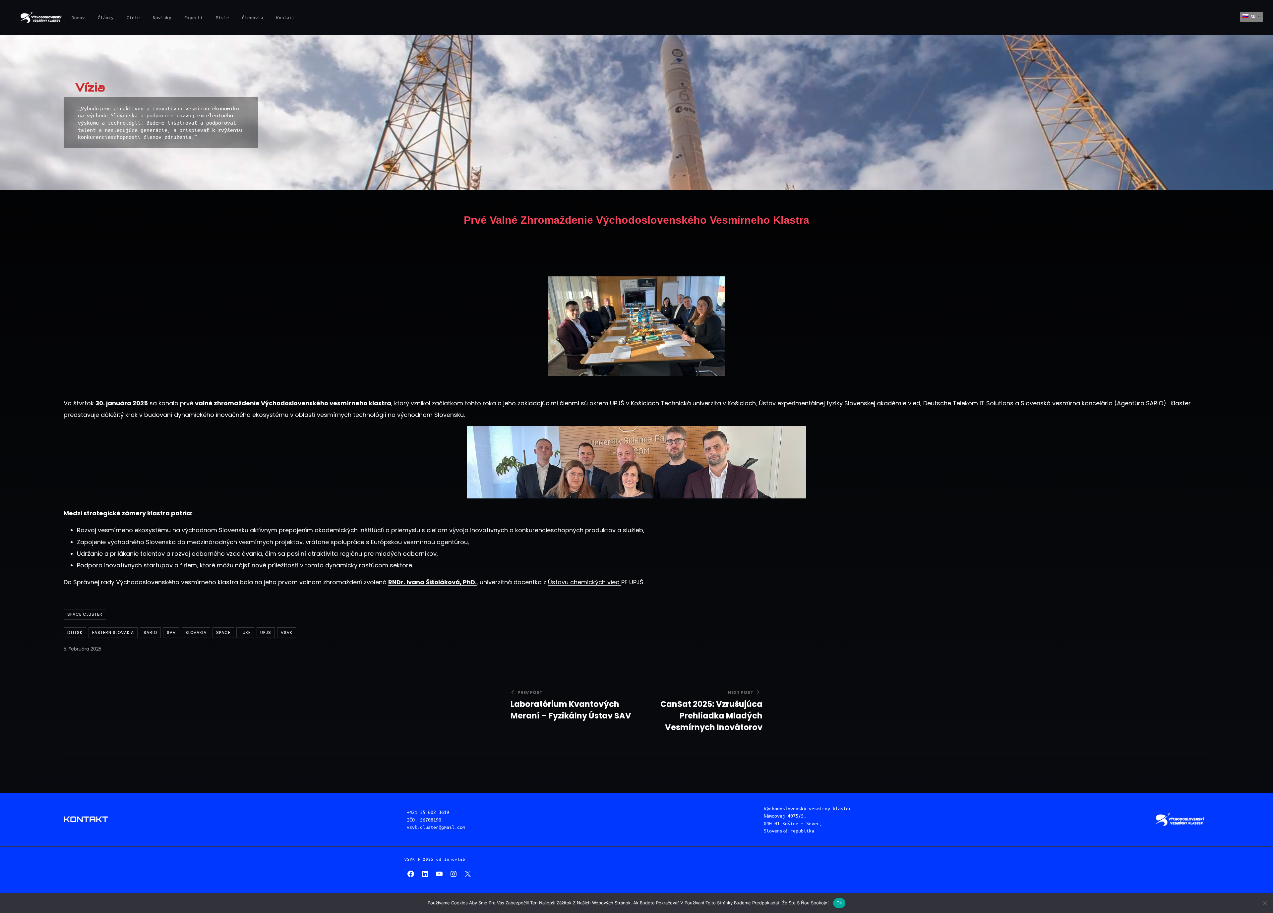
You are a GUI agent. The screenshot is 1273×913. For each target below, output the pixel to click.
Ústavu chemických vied (584, 582)
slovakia (196, 632)
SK (1252, 17)
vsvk (286, 632)
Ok (839, 902)
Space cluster (84, 614)
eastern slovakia (113, 632)
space (223, 632)
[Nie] (1264, 903)
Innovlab (454, 859)
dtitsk (75, 632)
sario (150, 632)
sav (171, 632)
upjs (265, 632)
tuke (245, 632)
